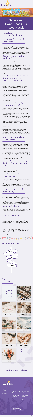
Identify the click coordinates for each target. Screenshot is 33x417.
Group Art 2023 (25, 396)
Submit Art (4, 403)
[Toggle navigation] (31, 4)
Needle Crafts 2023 (25, 393)
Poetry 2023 (14, 393)
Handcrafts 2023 (25, 395)
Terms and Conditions (6, 391)
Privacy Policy (5, 389)
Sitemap (4, 390)
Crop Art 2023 (14, 397)
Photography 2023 (15, 395)
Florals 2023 (14, 396)
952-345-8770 (17, 412)
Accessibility (4, 393)
